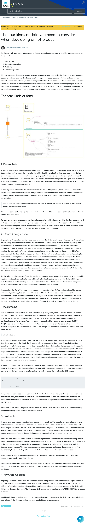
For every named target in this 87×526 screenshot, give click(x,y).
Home (3, 17)
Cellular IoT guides (17, 17)
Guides (8, 17)
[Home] (13, 4)
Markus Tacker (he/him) (13, 47)
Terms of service (43, 516)
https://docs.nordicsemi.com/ (63, 26)
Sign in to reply (6, 506)
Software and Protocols (31, 17)
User (83, 2)
